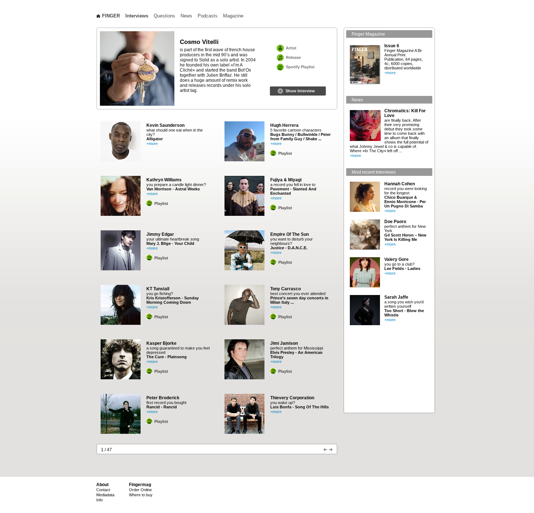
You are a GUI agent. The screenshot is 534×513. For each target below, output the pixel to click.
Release (293, 57)
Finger (111, 16)
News (186, 16)
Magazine (233, 16)
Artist (291, 48)
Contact (103, 490)
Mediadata (105, 495)
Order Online (140, 490)
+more (152, 143)
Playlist (161, 203)
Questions (164, 16)
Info (99, 500)
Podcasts (208, 16)
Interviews (136, 16)
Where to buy (141, 495)
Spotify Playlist (300, 67)
